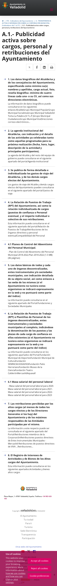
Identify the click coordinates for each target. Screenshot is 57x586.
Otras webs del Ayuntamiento (28, 546)
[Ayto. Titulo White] (18, 6)
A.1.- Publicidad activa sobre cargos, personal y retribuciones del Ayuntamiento (25, 26)
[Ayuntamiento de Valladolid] (5, 6)
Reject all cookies (39, 568)
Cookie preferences (39, 575)
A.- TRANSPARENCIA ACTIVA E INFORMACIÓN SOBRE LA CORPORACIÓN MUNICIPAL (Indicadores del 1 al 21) (26, 23)
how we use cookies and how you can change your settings (15, 578)
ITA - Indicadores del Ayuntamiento (19, 21)
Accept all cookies (39, 560)
